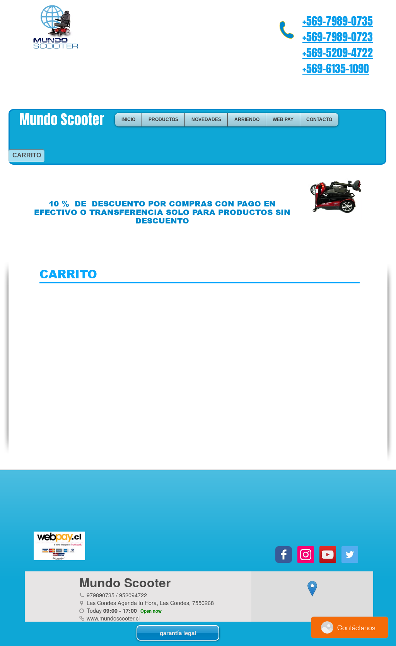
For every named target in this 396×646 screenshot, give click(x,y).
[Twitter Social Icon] (349, 554)
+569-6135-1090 (335, 69)
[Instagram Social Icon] (305, 554)
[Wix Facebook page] (283, 554)
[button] (163, 119)
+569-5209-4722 (337, 53)
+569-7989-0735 (337, 21)
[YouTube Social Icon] (327, 554)
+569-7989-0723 (337, 37)
